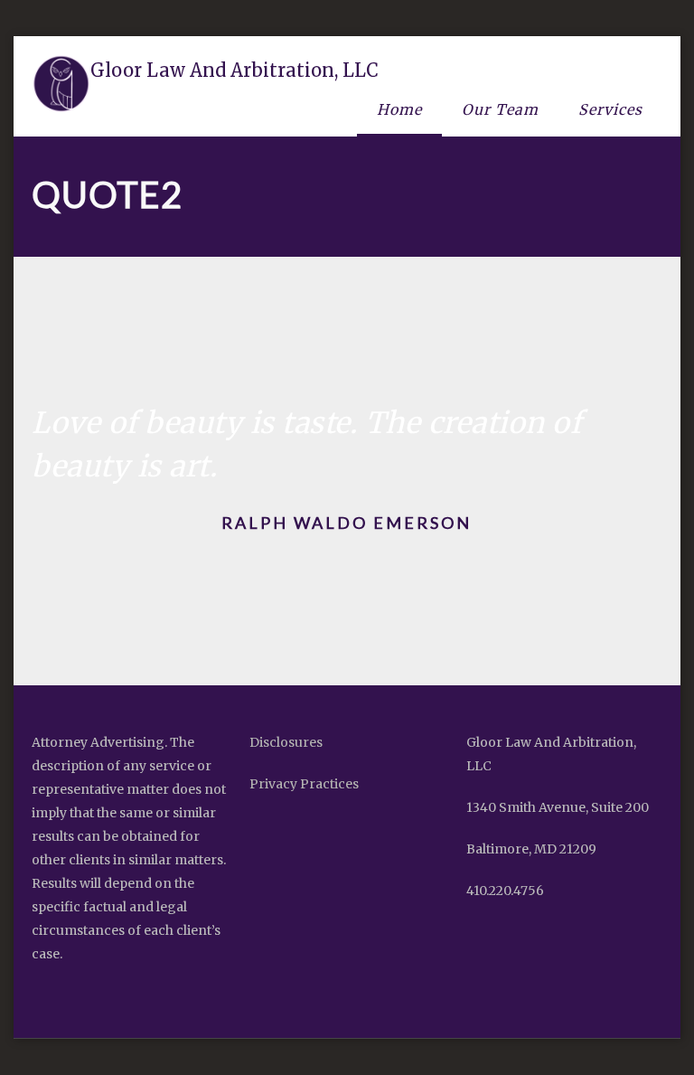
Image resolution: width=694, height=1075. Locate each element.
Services (610, 109)
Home (399, 109)
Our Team (500, 109)
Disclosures (286, 742)
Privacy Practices (304, 784)
